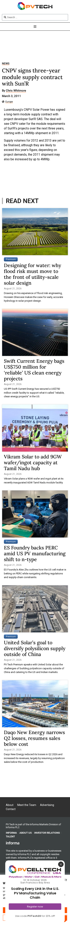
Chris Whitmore (16, 90)
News (5, 63)
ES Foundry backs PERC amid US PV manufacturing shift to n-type (35, 553)
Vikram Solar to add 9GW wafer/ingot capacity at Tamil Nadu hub (33, 462)
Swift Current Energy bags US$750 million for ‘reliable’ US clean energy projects (34, 370)
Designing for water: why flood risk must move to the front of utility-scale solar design (32, 274)
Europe (9, 102)
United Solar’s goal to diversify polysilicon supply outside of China (34, 648)
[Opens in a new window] (12, 842)
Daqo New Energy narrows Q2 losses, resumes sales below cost (34, 738)
